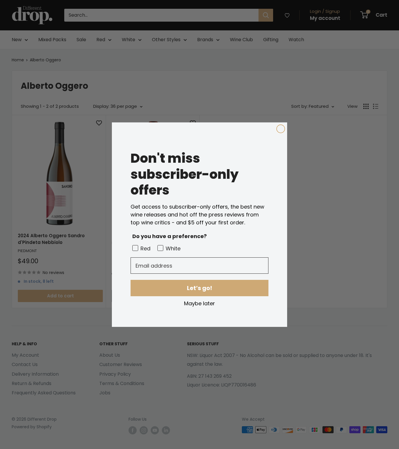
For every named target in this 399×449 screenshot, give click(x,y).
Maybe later (199, 303)
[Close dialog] (281, 129)
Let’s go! (199, 288)
